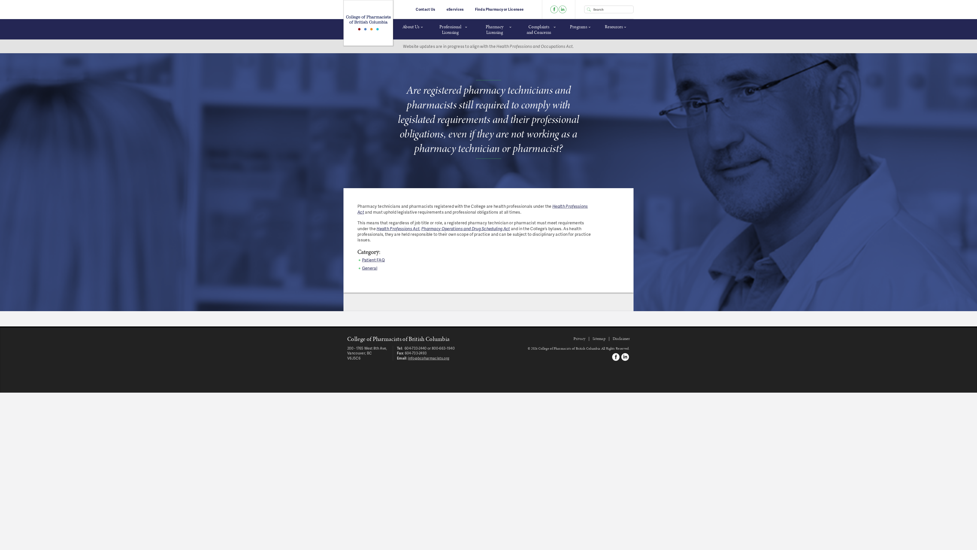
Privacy (579, 338)
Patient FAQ (373, 260)
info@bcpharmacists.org (428, 358)
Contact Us (425, 9)
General (369, 268)
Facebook (554, 9)
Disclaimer (621, 338)
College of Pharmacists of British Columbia (368, 23)
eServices (455, 9)
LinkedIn (562, 9)
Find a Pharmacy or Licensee (499, 9)
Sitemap (599, 338)
